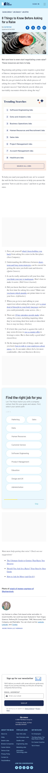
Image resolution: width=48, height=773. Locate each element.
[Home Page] (8, 4)
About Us (4, 734)
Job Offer (25, 12)
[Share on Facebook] (27, 28)
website (41, 622)
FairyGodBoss (5, 760)
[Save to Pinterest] (42, 36)
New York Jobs (21, 734)
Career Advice (7, 12)
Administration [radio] (16, 487)
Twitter (14, 625)
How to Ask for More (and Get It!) (21, 576)
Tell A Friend (35, 745)
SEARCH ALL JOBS (24, 166)
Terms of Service (29, 709)
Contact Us (4, 757)
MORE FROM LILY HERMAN (12, 628)
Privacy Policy (5, 754)
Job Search (17, 12)
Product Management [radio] (19, 462)
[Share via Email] (44, 28)
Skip (36, 504)
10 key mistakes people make (27, 315)
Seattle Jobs (20, 740)
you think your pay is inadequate (20, 279)
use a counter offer (32, 332)
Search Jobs (5, 740)
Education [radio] (14, 470)
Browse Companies (7, 744)
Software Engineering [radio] (19, 453)
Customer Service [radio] (17, 445)
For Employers (36, 734)
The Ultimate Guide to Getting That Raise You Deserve (26, 562)
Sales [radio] (33, 419)
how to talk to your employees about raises (26, 347)
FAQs (3, 737)
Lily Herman (8, 27)
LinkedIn (5, 625)
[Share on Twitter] (33, 28)
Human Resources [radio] (17, 436)
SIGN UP (24, 703)
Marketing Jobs (21, 747)
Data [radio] (12, 428)
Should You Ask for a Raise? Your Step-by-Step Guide (26, 570)
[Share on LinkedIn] (39, 28)
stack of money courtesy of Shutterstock (18, 590)
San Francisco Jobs (22, 737)
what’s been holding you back (24, 253)
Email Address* (12, 692)
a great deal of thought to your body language (26, 305)
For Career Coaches (38, 742)
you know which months (17, 293)
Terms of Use (5, 750)
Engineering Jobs (22, 744)
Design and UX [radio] (16, 479)
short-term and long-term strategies (25, 263)
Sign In (36, 4)
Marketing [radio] (14, 419)
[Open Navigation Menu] (44, 4)
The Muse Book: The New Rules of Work (38, 738)
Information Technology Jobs (21, 751)
